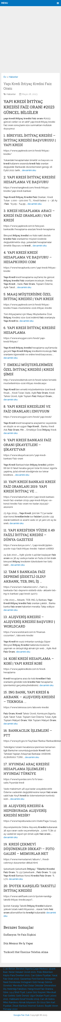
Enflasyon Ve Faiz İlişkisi (20, 934)
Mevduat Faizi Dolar (23, 985)
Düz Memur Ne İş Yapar (18, 943)
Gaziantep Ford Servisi (32, 978)
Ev (5, 77)
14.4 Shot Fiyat (17, 992)
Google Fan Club (21, 1015)
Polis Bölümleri (45, 972)
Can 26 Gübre (47, 999)
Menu (4, 3)
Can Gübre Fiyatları (41, 975)
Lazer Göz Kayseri (36, 992)
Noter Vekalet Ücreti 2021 (22, 972)
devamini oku (29, 170)
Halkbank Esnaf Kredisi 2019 (24, 999)
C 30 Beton (9, 968)
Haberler (13, 77)
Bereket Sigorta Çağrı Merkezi (32, 968)
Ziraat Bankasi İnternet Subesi (28, 1005)
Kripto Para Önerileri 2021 (16, 975)
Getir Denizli (22, 995)
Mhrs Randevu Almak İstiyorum (19, 1002)
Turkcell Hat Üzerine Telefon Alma (26, 952)
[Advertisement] (30, 39)
